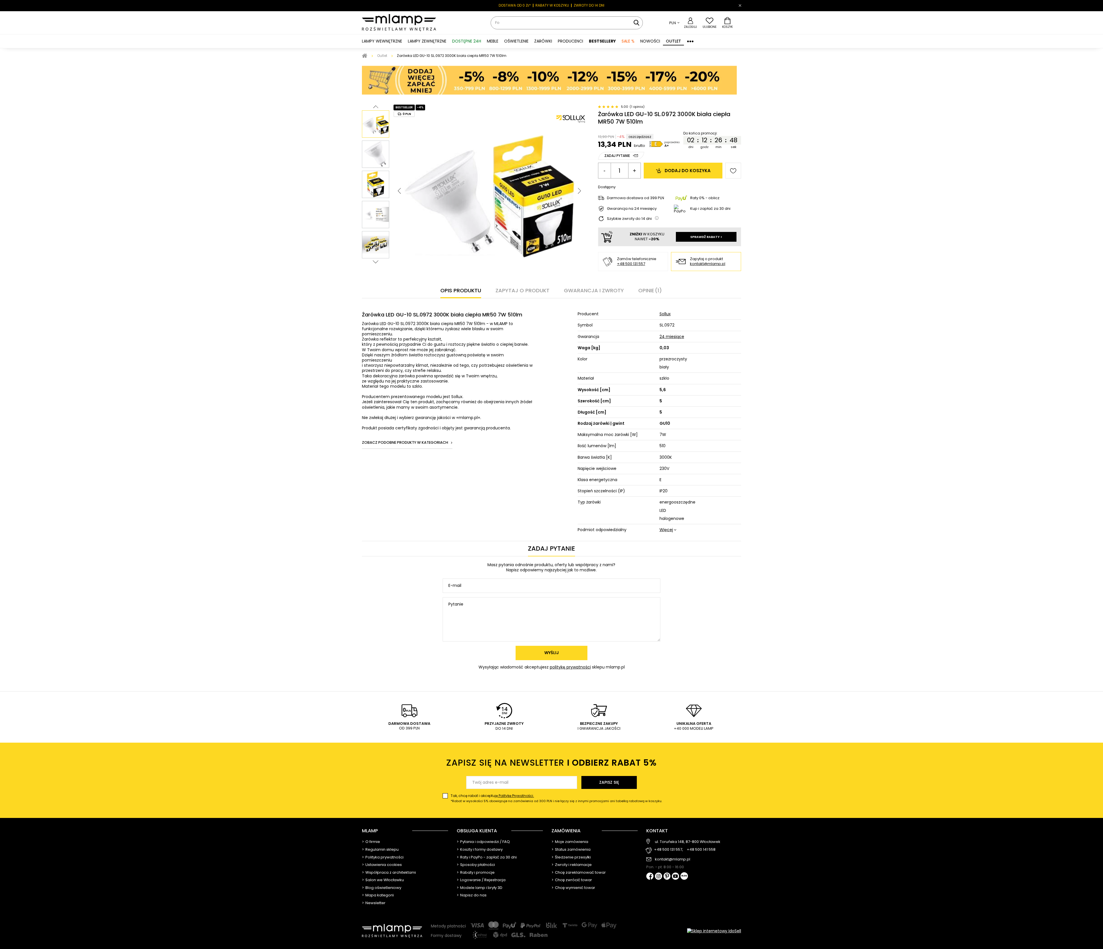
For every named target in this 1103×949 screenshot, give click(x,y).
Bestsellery (602, 41)
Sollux (665, 313)
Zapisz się (609, 782)
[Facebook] (649, 877)
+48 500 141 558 (701, 849)
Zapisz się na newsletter (551, 762)
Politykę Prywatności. (516, 795)
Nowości (650, 41)
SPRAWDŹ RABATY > (706, 237)
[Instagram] (658, 877)
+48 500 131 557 (631, 263)
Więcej (666, 529)
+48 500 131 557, (668, 849)
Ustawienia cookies (383, 864)
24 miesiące (672, 336)
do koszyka (688, 171)
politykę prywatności (570, 667)
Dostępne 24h (466, 41)
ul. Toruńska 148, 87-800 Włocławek (687, 842)
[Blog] (684, 876)
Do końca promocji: (700, 133)
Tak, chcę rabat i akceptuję (556, 798)
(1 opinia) (637, 106)
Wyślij (551, 653)
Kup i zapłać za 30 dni (710, 208)
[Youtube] (675, 877)
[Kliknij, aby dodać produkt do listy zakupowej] (733, 170)
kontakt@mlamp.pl (707, 264)
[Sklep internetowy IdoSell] (714, 930)
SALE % (628, 41)
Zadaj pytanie (617, 155)
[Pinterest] (667, 877)
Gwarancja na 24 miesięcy (632, 208)
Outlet (673, 41)
